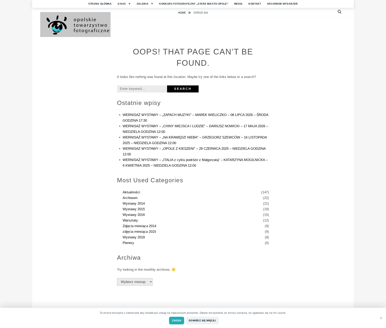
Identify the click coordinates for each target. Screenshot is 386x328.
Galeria (143, 3)
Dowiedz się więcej (202, 320)
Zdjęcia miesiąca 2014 (139, 226)
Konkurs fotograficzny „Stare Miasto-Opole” (193, 3)
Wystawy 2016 (134, 215)
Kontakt (254, 3)
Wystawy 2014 (134, 203)
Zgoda (176, 320)
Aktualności (131, 192)
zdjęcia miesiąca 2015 (139, 232)
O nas (122, 3)
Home (182, 12)
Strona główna (100, 3)
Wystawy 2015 (134, 209)
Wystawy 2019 (134, 237)
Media (238, 3)
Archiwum (130, 198)
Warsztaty (130, 220)
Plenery (128, 243)
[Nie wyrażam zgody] (381, 318)
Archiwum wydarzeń (282, 3)
